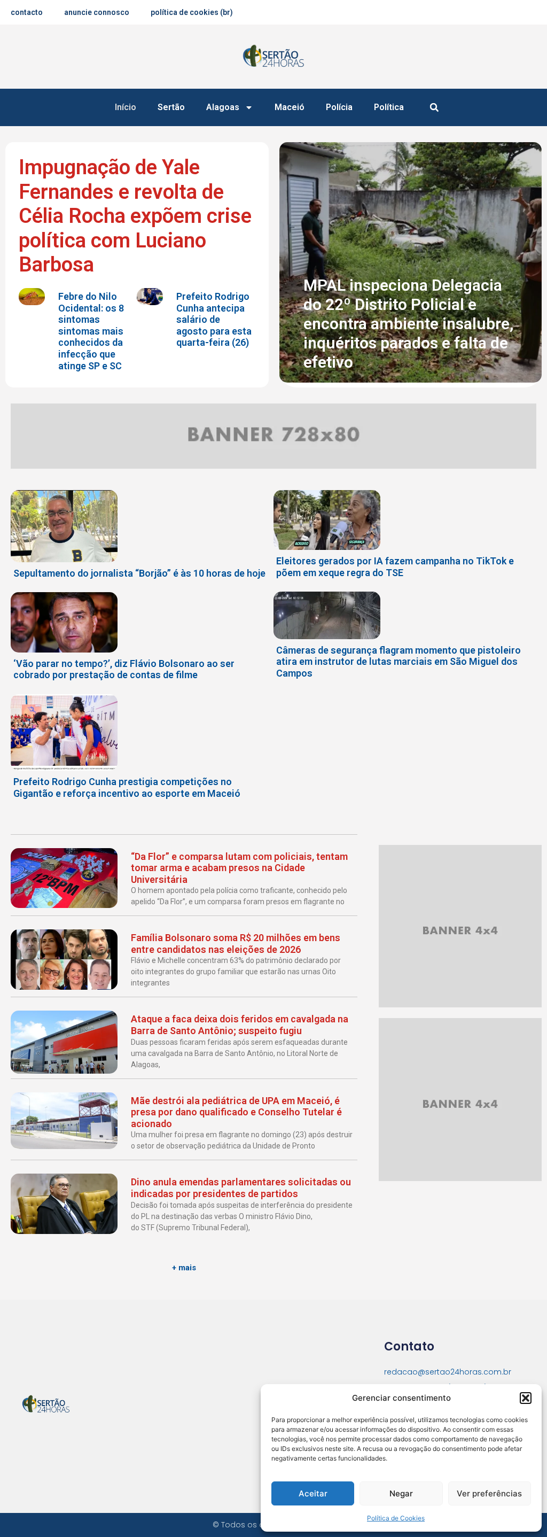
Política (389, 107)
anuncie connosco (96, 12)
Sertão (171, 107)
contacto (27, 12)
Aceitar (313, 1493)
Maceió (289, 107)
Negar (401, 1493)
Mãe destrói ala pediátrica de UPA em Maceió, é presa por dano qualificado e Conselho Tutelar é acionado (236, 1112)
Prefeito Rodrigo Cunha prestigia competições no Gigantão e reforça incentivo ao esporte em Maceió (126, 787)
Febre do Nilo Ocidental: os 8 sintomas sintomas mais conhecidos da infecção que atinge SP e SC (91, 331)
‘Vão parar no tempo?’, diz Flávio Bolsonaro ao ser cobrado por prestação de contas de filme (124, 669)
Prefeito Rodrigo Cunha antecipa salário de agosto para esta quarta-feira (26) (214, 319)
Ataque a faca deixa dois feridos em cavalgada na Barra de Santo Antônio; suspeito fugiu (239, 1024)
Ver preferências (489, 1493)
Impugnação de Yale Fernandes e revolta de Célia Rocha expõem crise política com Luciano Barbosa (135, 216)
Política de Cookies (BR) (192, 12)
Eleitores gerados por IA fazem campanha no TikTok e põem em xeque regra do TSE (395, 566)
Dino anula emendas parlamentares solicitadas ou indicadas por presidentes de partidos (241, 1187)
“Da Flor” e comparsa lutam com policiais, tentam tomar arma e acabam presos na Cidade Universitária (239, 868)
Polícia (339, 107)
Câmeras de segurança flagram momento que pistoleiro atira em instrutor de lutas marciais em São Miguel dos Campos (398, 662)
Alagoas (222, 107)
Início (125, 107)
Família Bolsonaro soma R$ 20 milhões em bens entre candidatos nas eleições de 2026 (235, 943)
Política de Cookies (396, 1518)
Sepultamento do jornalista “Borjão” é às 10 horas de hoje (139, 573)
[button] (525, 1398)
